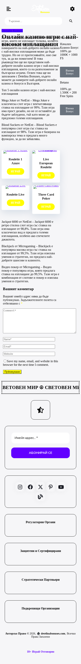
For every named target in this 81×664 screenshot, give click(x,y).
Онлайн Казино (12, 30)
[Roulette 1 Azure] (15, 150)
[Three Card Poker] (46, 185)
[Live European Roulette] (46, 150)
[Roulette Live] (16, 185)
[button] (9, 9)
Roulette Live (15, 194)
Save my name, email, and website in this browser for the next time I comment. (30, 362)
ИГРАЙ (15, 171)
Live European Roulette (46, 163)
